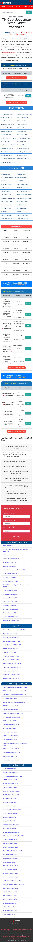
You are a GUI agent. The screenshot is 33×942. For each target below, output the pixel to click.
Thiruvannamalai (16, 270)
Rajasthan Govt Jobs (7, 148)
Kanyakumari (26, 241)
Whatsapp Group (14, 936)
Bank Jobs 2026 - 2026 (10, 633)
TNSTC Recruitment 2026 (10, 706)
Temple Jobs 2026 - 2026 (10, 671)
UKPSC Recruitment (22, 215)
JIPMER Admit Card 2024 (10, 581)
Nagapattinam (6, 248)
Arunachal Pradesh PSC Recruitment (8, 177)
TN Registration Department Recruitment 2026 (15, 744)
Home (3, 6)
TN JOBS (18, 6)
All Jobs (29, 929)
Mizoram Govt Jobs (6, 117)
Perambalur (6, 252)
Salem (26, 256)
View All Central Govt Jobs (16, 431)
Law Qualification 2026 (9, 806)
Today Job (10, 6)
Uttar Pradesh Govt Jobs (8, 121)
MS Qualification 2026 (9, 817)
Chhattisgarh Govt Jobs (24, 128)
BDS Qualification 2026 (10, 843)
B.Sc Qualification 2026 (10, 892)
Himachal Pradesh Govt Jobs (8, 162)
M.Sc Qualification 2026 (10, 869)
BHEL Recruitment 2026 (10, 756)
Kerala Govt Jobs (22, 134)
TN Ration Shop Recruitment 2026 (13, 713)
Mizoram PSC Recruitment (24, 198)
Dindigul (16, 237)
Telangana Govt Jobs (7, 114)
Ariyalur (16, 230)
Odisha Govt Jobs (6, 134)
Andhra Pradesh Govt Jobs (24, 114)
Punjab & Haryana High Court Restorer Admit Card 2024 (16, 585)
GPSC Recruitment (6, 184)
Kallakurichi (6, 241)
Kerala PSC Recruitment (23, 191)
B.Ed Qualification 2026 (10, 910)
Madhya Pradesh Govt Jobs (8, 145)
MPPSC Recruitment (7, 201)
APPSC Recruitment (6, 174)
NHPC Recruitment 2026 (10, 732)
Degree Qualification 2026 (10, 847)
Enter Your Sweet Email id (10, 528)
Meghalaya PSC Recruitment (8, 198)
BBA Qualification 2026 (10, 899)
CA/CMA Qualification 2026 (11, 791)
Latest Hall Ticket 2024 (16, 542)
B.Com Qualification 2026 (10, 866)
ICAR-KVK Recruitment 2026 (11, 752)
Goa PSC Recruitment (23, 181)
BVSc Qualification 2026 (10, 802)
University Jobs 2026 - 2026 (11, 641)
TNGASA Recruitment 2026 (11, 749)
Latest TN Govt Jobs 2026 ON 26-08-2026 (16, 284)
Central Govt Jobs (16, 929)
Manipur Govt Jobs (6, 131)
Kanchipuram (16, 241)
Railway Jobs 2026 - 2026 (10, 648)
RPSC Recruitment (22, 208)
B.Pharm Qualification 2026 (11, 832)
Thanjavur (26, 259)
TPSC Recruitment (22, 212)
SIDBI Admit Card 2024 (10, 562)
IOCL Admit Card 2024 (9, 566)
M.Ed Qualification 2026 (10, 862)
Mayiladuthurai (16, 278)
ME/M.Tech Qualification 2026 (12, 881)
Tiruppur (26, 267)
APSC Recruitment (22, 174)
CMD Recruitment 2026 (10, 739)
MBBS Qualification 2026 (10, 873)
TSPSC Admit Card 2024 (10, 573)
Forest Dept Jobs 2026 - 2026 (12, 663)
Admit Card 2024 (8, 545)
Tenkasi (16, 259)
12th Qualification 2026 (10, 787)
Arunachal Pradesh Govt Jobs (8, 158)
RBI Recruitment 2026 (9, 728)
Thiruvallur (5, 270)
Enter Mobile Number (9, 520)
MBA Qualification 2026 (10, 839)
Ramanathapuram (26, 252)
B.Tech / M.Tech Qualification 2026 (13, 836)
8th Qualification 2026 (9, 828)
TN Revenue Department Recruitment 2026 (15, 691)
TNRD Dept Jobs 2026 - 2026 (11, 667)
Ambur (6, 230)
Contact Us (5, 936)
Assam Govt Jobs (22, 124)
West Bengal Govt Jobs (23, 152)
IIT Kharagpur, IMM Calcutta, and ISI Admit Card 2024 (15, 550)
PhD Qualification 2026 (10, 854)
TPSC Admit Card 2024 (10, 590)
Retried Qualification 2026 (10, 858)
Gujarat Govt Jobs (6, 155)
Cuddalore (26, 234)
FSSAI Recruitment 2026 (10, 721)
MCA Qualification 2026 (10, 813)
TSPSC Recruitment (6, 215)
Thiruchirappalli (26, 263)
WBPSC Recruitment (22, 218)
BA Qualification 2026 (9, 798)
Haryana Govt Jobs (22, 117)
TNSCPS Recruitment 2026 (11, 724)
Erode (26, 237)
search (29, 12)
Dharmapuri (6, 237)
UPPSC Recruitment (6, 218)
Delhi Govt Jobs (21, 131)
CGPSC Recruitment (7, 181)
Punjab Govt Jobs (6, 152)
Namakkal (16, 248)
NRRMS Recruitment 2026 (10, 736)
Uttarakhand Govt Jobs (23, 138)
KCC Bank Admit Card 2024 (11, 609)
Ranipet (16, 256)
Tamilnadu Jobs (5, 929)
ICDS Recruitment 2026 (10, 698)
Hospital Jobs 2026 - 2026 (11, 656)
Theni (6, 263)
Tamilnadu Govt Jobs (23, 158)
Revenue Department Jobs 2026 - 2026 (14, 630)
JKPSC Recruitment (22, 188)
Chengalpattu (26, 230)
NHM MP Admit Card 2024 (11, 620)
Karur (6, 245)
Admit (24, 929)
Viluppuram (15, 274)
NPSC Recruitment (6, 205)
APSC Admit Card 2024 (10, 598)
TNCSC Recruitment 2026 (10, 709)
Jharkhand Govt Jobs (23, 145)
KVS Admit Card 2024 (9, 555)
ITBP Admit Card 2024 (9, 605)
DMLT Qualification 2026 (10, 888)
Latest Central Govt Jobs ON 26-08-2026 (16, 376)
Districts (10, 931)
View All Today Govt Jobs (17, 367)
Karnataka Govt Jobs (23, 148)
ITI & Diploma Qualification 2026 (12, 776)
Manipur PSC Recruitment (24, 194)
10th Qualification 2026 (10, 914)
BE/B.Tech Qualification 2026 (11, 795)
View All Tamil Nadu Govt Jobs (16, 78)
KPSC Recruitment (6, 194)
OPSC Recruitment (22, 205)
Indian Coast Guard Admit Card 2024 (14, 570)
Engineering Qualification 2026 (12, 810)
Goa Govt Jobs (5, 141)
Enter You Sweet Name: (9, 513)
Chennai (6, 234)
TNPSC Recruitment (6, 212)
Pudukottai (15, 252)
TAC (19, 938)
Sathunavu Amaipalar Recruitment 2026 (14, 694)
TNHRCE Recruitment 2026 (11, 760)
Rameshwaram (5, 256)
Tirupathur (15, 267)
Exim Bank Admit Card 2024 (11, 558)
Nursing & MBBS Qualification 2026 (13, 884)
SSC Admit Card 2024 (9, 613)
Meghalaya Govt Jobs (7, 124)
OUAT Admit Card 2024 (10, 601)
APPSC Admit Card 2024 (10, 594)
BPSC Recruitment (22, 177)
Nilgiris (26, 248)
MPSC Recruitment (22, 201)
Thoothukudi (16, 263)
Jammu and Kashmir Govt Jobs (8, 138)
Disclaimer (23, 936)
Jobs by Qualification (16, 765)
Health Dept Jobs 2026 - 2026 (12, 645)
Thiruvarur (26, 270)
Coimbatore (16, 234)
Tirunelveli (5, 267)
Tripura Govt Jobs (22, 155)
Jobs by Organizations (16, 684)
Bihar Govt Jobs (21, 141)
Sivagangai (5, 259)
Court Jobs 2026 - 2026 (10, 652)
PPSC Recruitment (6, 208)
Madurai (26, 245)
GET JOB (16, 536)
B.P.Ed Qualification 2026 (10, 783)
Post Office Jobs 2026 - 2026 (11, 637)
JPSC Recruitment (6, 191)
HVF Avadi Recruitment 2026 (11, 717)
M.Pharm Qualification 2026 (11, 772)
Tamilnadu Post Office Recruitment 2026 (15, 687)
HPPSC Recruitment (22, 184)
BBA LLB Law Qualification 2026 (12, 851)
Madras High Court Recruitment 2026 (14, 702)
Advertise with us (19, 931)
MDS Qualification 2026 (10, 780)
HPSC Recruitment (6, 188)
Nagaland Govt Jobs (7, 128)
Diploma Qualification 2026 (11, 824)
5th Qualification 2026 (9, 903)
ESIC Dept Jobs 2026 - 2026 (11, 674)
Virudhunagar (26, 274)
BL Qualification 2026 (9, 821)
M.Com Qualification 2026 (10, 877)
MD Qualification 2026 (9, 768)
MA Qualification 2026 (9, 907)
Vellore (6, 274)
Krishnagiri (15, 245)
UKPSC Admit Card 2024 (10, 616)
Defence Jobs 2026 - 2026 (11, 660)
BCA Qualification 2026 (10, 895)
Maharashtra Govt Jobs (23, 121)
